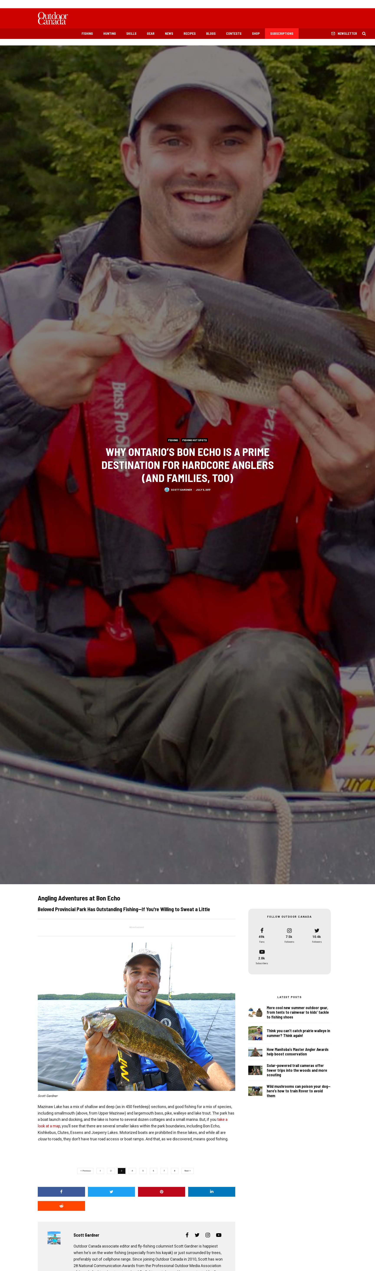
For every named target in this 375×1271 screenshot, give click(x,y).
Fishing (87, 33)
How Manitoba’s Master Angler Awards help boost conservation (298, 1052)
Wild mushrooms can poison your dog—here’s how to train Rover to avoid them (299, 1091)
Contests (234, 33)
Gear (151, 33)
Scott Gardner (181, 489)
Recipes (190, 33)
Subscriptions (281, 33)
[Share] (61, 1192)
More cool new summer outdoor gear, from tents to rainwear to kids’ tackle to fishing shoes (298, 1012)
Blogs (211, 33)
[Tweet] (111, 1192)
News (169, 33)
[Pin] (161, 1192)
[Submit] (61, 1206)
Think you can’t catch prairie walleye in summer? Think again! (298, 1033)
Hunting (109, 33)
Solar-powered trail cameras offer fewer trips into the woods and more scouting (297, 1070)
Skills (131, 33)
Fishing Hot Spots (194, 440)
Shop (256, 33)
